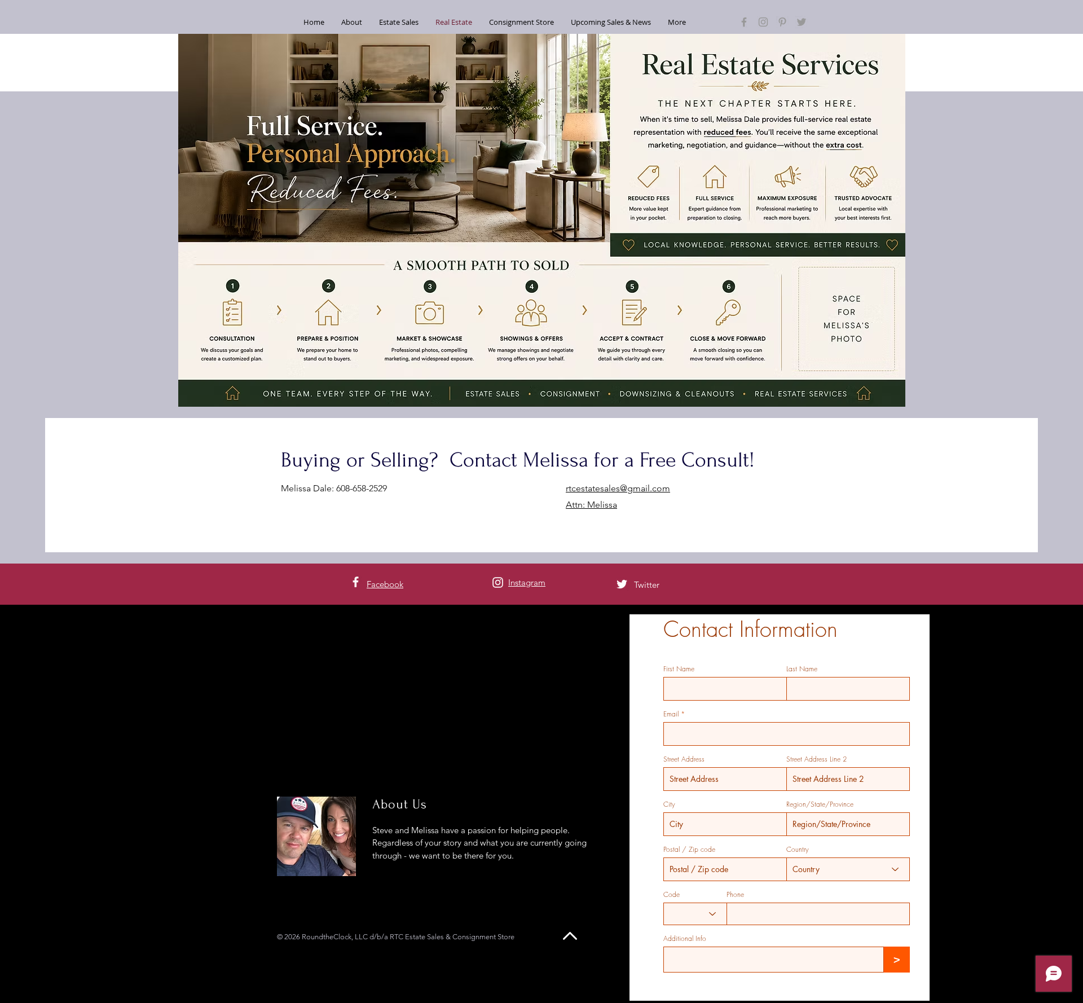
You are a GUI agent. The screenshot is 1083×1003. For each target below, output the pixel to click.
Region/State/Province (819, 804)
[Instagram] (763, 22)
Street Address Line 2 (816, 759)
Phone (735, 894)
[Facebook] (744, 22)
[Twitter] (801, 22)
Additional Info (684, 938)
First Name (678, 669)
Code (671, 894)
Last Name (801, 669)
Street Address (684, 759)
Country (797, 849)
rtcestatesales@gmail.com (618, 488)
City (669, 804)
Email (671, 714)
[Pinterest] (782, 22)
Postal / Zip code (689, 849)
